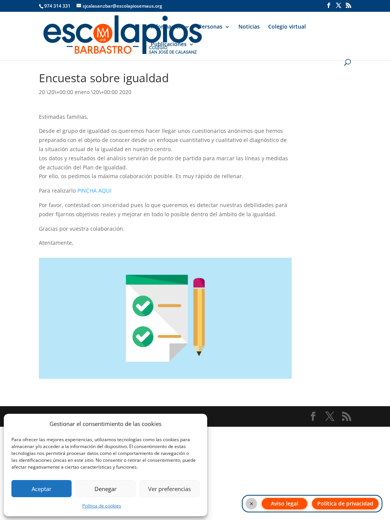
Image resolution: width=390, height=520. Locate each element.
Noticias (249, 27)
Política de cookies (101, 505)
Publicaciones (169, 44)
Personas (210, 27)
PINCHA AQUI (94, 190)
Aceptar (41, 489)
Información (166, 27)
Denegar (105, 489)
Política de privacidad (345, 503)
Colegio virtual (287, 27)
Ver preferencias (169, 489)
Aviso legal (284, 503)
